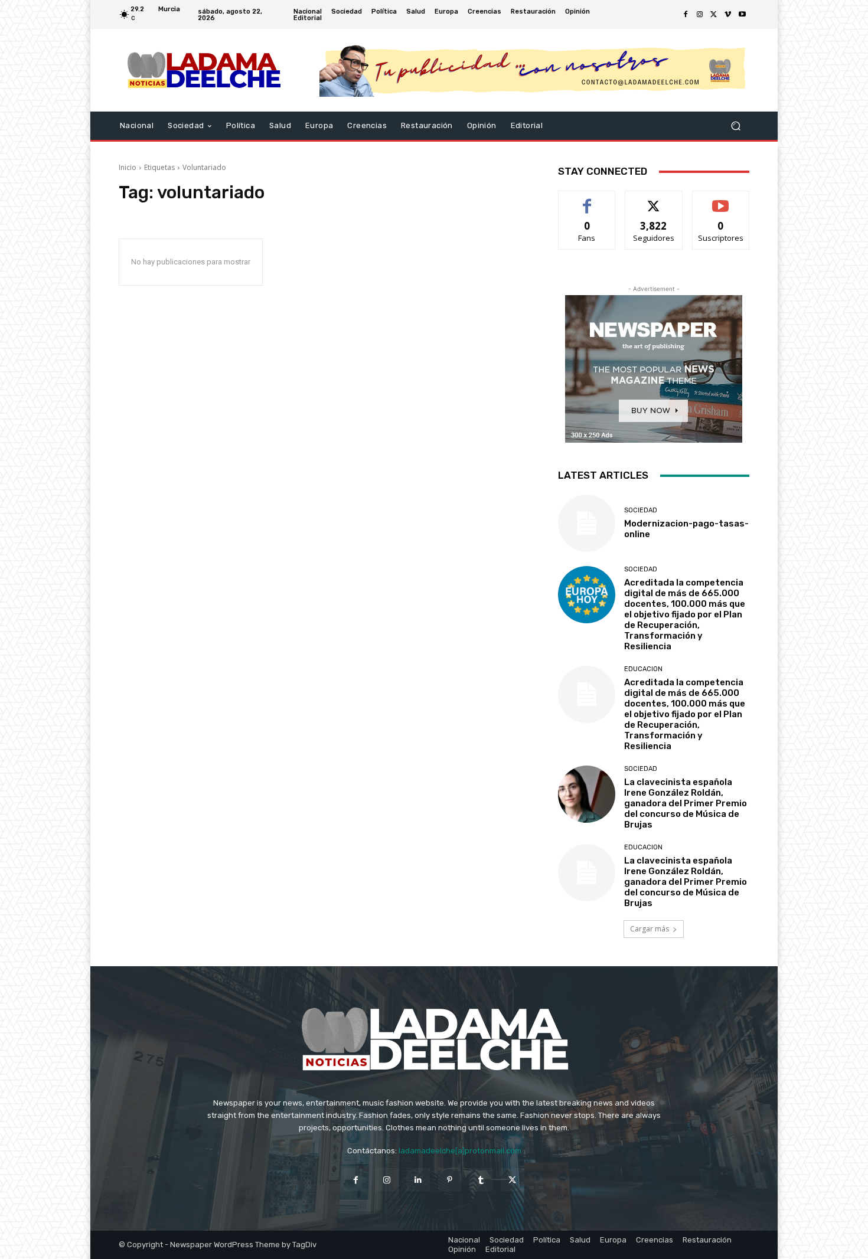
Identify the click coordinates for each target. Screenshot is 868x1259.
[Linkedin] (418, 1179)
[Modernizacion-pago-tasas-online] (586, 523)
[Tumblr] (480, 1179)
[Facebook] (685, 15)
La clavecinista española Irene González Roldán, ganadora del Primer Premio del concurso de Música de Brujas (685, 803)
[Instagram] (700, 15)
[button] (735, 126)
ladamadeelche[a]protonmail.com (460, 1150)
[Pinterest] (449, 1179)
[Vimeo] (728, 15)
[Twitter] (714, 15)
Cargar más (649, 929)
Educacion (643, 669)
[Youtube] (742, 15)
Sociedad (640, 510)
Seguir (654, 199)
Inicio (127, 167)
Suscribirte (721, 199)
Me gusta (587, 199)
